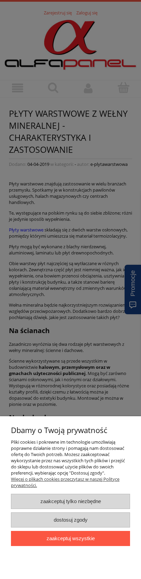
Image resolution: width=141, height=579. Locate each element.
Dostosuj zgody (71, 520)
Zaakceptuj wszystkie (71, 538)
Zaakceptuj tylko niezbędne (70, 501)
